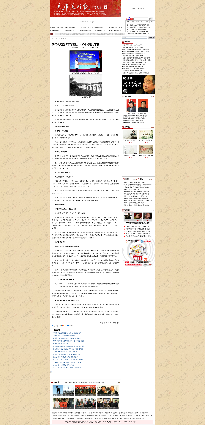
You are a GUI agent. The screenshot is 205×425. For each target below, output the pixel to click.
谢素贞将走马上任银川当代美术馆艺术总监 (138, 231)
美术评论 (72, 11)
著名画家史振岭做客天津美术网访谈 (110, 34)
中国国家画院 (79, 418)
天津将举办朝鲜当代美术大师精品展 (133, 66)
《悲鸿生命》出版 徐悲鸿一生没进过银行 (135, 196)
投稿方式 (91, 422)
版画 (63, 11)
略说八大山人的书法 (115, 30)
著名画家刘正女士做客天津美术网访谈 (134, 118)
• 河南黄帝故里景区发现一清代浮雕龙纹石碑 (66, 333)
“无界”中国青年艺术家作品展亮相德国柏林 (138, 229)
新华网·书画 (94, 413)
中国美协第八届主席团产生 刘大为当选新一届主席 (137, 60)
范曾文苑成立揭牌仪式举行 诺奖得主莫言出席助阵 (138, 200)
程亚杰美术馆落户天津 (56, 27)
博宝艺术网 (149, 415)
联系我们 (85, 422)
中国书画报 (145, 413)
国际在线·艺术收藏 (104, 413)
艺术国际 (70, 415)
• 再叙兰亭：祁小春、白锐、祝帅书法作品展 (66, 362)
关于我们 (74, 422)
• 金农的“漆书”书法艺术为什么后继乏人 (65, 357)
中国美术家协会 (62, 413)
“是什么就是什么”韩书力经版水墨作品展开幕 (136, 191)
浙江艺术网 (138, 413)
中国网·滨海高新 (57, 415)
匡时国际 (141, 415)
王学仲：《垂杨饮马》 (146, 140)
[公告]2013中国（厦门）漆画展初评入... (138, 31)
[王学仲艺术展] (67, 383)
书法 (60, 11)
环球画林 (73, 14)
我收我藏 (84, 11)
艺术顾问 (80, 422)
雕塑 (55, 14)
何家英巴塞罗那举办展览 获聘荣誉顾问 (134, 64)
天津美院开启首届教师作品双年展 (132, 71)
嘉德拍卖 (124, 415)
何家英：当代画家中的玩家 (131, 189)
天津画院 (77, 415)
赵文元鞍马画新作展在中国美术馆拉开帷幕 (136, 198)
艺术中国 (70, 413)
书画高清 (103, 14)
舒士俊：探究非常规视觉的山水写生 (134, 203)
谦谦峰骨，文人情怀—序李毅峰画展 (133, 56)
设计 (88, 14)
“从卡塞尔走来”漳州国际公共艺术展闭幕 (137, 226)
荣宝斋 (109, 415)
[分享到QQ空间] (60, 325)
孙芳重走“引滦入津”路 (115, 27)
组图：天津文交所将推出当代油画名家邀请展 (136, 73)
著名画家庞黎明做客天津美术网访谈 (133, 120)
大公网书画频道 (69, 418)
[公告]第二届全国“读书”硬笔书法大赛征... (138, 27)
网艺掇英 (97, 14)
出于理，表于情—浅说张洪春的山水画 (134, 182)
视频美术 (97, 11)
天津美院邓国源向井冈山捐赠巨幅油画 (134, 53)
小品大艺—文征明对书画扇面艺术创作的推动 (136, 187)
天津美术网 (68, 422)
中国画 (56, 11)
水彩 (85, 14)
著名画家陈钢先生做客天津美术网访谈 (134, 122)
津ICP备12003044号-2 (130, 422)
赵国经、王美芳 (130, 140)
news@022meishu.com (117, 422)
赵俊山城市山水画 (70, 27)
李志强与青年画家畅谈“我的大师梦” (138, 223)
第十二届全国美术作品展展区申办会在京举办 (136, 51)
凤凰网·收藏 (90, 415)
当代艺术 (78, 11)
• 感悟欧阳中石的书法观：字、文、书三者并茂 (67, 349)
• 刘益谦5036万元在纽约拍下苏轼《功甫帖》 (66, 338)
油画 (66, 11)
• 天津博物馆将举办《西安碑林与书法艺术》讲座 (68, 346)
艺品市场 (91, 11)
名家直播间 (80, 14)
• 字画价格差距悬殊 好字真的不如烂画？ (65, 351)
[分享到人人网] (68, 325)
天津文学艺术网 (115, 413)
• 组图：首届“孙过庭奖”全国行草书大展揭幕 (66, 368)
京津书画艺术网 (116, 415)
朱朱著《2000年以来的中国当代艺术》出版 (138, 236)
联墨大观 (67, 14)
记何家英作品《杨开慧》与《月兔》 (133, 47)
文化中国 (77, 413)
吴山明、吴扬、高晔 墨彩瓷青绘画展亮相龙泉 (136, 205)
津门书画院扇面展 (99, 30)
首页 (53, 38)
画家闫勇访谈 (142, 113)
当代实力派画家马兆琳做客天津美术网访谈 (135, 116)
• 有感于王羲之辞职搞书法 (60, 343)
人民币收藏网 (103, 418)
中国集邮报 (126, 418)
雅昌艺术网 (118, 418)
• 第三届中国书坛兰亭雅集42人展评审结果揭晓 (67, 360)
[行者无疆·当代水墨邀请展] (96, 383)
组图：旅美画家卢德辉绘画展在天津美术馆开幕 (136, 58)
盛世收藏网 (111, 418)
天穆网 (65, 415)
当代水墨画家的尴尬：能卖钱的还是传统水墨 (136, 194)
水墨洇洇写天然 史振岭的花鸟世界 (133, 45)
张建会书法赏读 (98, 27)
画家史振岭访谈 (131, 113)
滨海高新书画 (140, 418)
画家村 (55, 418)
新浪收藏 (103, 415)
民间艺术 (60, 14)
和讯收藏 (97, 415)
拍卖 (92, 14)
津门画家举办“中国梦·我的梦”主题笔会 (134, 68)
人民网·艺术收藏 (85, 413)
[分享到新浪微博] (63, 325)
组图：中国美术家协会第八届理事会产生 (134, 62)
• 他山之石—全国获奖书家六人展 (63, 365)
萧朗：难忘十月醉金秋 (146, 155)
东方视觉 (132, 418)
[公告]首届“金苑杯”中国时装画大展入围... (138, 33)
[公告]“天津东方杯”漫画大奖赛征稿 (136, 29)
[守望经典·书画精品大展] (80, 383)
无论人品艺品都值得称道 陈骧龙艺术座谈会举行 (136, 49)
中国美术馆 (124, 413)
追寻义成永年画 (69, 30)
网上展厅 (103, 11)
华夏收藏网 (61, 418)
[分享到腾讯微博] (65, 325)
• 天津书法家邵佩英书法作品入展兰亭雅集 (66, 354)
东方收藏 (130, 413)
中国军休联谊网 (88, 418)
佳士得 (130, 415)
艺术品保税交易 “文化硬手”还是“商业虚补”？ (60, 34)
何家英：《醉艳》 (130, 155)
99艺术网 (135, 415)
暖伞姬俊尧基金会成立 (86, 30)
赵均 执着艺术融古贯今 (86, 27)
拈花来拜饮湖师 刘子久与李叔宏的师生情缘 (86, 34)
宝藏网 (96, 418)
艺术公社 (83, 415)
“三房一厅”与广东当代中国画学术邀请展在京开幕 (138, 185)
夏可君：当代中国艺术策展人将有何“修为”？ (139, 233)
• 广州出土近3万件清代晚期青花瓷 (63, 335)
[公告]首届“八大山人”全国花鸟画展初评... (138, 25)
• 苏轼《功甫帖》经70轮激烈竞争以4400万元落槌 (68, 341)
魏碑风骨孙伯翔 (54, 30)
